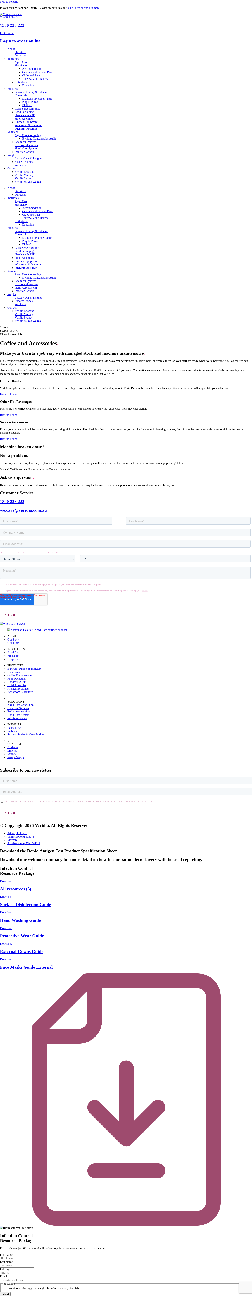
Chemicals (21, 95)
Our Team (13, 642)
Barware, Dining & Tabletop (31, 92)
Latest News (14, 727)
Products (12, 88)
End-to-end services (26, 145)
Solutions (12, 131)
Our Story (13, 639)
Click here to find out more (83, 7)
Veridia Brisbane (24, 171)
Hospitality (21, 65)
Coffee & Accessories (27, 108)
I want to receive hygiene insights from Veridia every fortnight (43, 1288)
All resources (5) (15, 889)
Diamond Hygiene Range (37, 98)
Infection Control (25, 151)
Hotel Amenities (24, 118)
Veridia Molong (24, 175)
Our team (20, 55)
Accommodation (32, 68)
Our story (20, 52)
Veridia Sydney (24, 178)
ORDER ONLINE (26, 128)
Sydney (11, 753)
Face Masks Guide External (26, 967)
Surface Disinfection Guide (25, 904)
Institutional (21, 82)
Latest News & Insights (28, 158)
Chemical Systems (25, 141)
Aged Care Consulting (28, 135)
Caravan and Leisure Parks (37, 72)
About (11, 48)
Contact (11, 168)
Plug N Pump (30, 102)
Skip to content (9, 1)
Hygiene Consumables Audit (39, 138)
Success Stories (24, 161)
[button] (126, 327)
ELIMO (27, 105)
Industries (13, 58)
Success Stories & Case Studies (25, 734)
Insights (11, 155)
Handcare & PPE (25, 115)
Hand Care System (26, 148)
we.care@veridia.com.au (23, 510)
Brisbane (12, 747)
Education (28, 85)
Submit (5, 1294)
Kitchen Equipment (26, 121)
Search (4, 330)
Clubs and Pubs (31, 75)
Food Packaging (24, 111)
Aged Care (21, 62)
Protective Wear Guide (22, 935)
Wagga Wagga (15, 757)
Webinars (20, 165)
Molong (12, 750)
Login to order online (20, 41)
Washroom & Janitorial (28, 125)
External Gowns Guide (21, 951)
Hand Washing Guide (20, 920)
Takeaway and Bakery (35, 78)
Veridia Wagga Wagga (28, 181)
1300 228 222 (12, 25)
